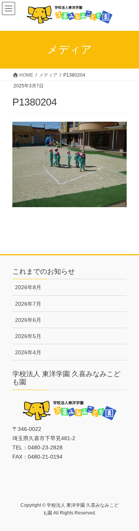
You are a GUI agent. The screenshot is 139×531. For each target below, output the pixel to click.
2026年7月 (28, 304)
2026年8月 (28, 287)
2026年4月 (28, 352)
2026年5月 (28, 336)
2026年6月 (28, 320)
